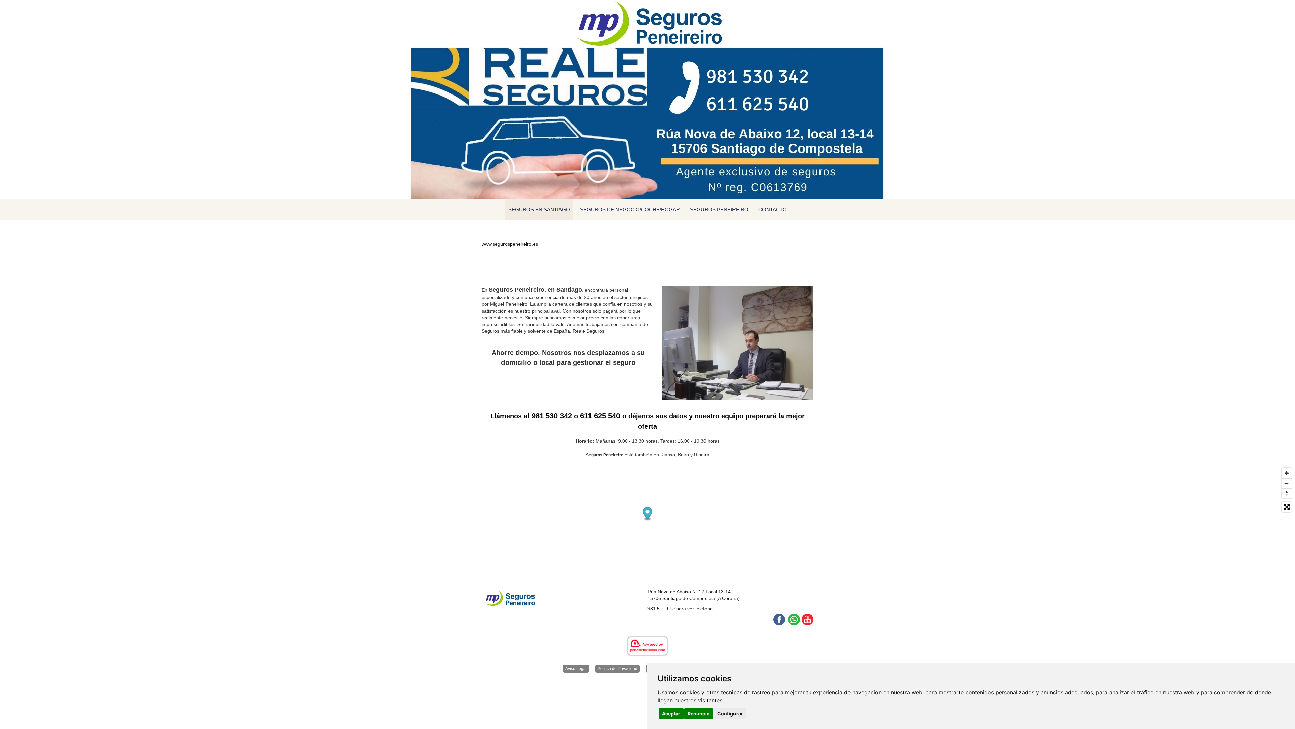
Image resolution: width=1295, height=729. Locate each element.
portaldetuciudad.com (647, 650)
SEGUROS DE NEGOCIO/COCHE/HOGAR (630, 209)
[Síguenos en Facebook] (779, 619)
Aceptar (671, 714)
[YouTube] (807, 619)
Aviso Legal (576, 668)
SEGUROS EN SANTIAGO (539, 209)
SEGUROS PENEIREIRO (719, 209)
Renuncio (699, 714)
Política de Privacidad (617, 668)
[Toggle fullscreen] (1287, 507)
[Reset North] (1287, 493)
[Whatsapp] (794, 619)
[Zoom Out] (1287, 483)
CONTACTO (772, 209)
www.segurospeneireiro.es (510, 244)
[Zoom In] (1287, 473)
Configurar (730, 714)
